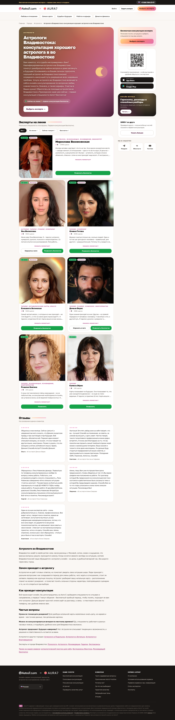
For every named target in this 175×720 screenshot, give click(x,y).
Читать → (126, 112)
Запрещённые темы (102, 693)
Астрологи (38, 23)
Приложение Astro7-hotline (105, 679)
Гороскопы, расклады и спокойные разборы (133, 100)
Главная (22, 23)
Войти (114, 9)
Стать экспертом (134, 686)
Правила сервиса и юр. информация (141, 683)
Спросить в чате (31, 251)
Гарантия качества (102, 690)
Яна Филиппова (28, 231)
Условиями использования (62, 713)
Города (29, 23)
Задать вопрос (127, 9)
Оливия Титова (76, 231)
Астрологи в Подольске (54, 637)
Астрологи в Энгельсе (75, 637)
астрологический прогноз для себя (56, 649)
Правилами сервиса (81, 713)
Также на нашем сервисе (29, 649)
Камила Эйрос (76, 385)
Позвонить (42, 407)
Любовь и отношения (29, 16)
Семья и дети (47, 16)
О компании (132, 676)
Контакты (131, 690)
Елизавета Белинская (31, 308)
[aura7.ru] (48, 8)
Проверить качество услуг (73, 690)
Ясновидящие (74, 644)
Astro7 (150, 713)
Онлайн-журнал (127, 96)
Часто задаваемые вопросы (105, 676)
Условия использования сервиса (140, 679)
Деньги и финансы (102, 16)
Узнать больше (137, 133)
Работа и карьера (83, 16)
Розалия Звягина (29, 387)
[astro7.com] (28, 8)
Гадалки (84, 644)
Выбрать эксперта (146, 8)
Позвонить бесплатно (83, 173)
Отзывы (98, 697)
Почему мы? (99, 683)
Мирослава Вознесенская (72, 141)
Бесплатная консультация (72, 676)
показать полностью (82, 159)
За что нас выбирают (103, 686)
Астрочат (66, 686)
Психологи (52, 644)
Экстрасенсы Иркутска (82, 649)
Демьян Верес (76, 308)
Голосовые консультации (72, 679)
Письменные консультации (73, 683)
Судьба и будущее (64, 16)
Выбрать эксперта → (35, 109)
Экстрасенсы (94, 644)
